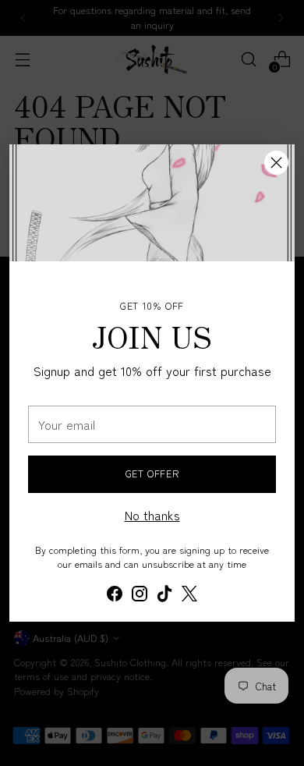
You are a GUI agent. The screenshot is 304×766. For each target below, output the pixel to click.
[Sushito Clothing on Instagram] (139, 595)
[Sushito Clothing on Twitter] (189, 595)
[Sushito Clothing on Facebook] (114, 595)
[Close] (276, 163)
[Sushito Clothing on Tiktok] (164, 595)
